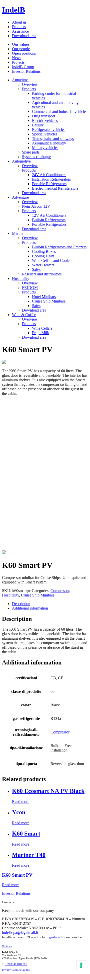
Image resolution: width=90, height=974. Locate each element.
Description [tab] (21, 604)
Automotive (21, 161)
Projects (18, 62)
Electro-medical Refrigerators (55, 188)
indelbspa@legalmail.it (20, 932)
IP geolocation (55, 937)
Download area (24, 36)
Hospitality (20, 278)
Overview (30, 84)
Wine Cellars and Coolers (52, 260)
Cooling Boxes (44, 251)
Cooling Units (43, 256)
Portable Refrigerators (49, 184)
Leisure (38, 125)
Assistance (20, 31)
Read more (20, 801)
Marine (17, 233)
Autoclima (20, 80)
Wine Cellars (42, 328)
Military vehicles (45, 147)
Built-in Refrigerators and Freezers (59, 247)
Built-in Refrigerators (49, 220)
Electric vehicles (45, 120)
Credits (26, 969)
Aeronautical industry (49, 143)
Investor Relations (26, 71)
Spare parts (31, 152)
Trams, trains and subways (53, 138)
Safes (36, 269)
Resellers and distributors (42, 274)
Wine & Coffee (24, 315)
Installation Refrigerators (51, 179)
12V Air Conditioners (49, 215)
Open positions (24, 53)
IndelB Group (23, 67)
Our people (21, 49)
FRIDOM (30, 287)
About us (19, 22)
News (16, 58)
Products (19, 27)
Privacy (6, 969)
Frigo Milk (40, 333)
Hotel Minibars (44, 296)
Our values (20, 44)
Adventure (20, 197)
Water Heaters (43, 265)
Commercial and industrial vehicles (59, 111)
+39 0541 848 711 (16, 963)
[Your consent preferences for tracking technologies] (81, 965)
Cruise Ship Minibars (49, 301)
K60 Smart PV (17, 875)
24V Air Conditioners (49, 175)
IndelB (13, 9)
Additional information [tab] (30, 608)
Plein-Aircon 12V (36, 206)
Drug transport (43, 116)
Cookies (16, 969)
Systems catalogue (36, 157)
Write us (7, 945)
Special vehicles (44, 134)
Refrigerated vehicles (48, 129)
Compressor (59, 590)
